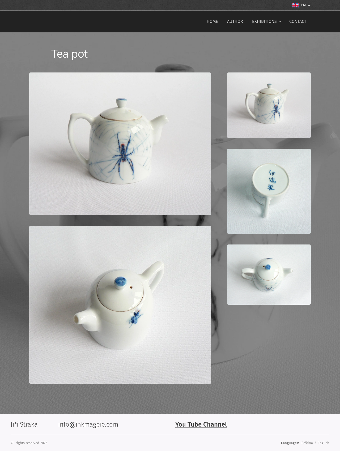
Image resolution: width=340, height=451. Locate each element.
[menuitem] (212, 21)
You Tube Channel (201, 424)
